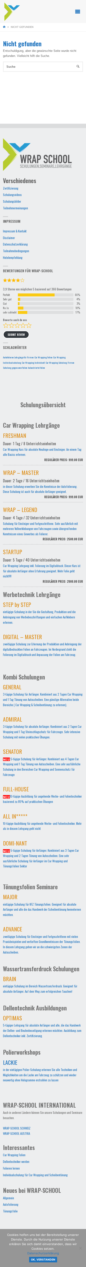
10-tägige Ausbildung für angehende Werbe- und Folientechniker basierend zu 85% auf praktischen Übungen (42, 796)
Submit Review (16, 335)
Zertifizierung (10, 188)
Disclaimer (9, 238)
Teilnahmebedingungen (16, 251)
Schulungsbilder (12, 201)
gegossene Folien (19, 367)
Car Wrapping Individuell (33, 362)
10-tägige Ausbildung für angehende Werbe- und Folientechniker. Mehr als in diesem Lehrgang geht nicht (42, 823)
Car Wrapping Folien (43, 357)
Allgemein (8, 1198)
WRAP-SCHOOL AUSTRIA (16, 1133)
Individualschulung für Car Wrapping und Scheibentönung (35, 1175)
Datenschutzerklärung (15, 244)
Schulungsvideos (12, 195)
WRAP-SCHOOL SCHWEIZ (17, 1128)
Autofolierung (10, 1204)
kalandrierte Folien (36, 367)
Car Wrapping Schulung (56, 362)
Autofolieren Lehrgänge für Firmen (18, 357)
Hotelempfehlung (12, 257)
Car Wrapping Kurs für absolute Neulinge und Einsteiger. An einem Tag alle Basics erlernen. (43, 448)
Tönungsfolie (10, 1211)
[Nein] (80, 1248)
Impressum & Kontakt (15, 231)
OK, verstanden (43, 1259)
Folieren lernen (11, 1168)
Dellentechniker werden (16, 1161)
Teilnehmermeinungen (15, 208)
